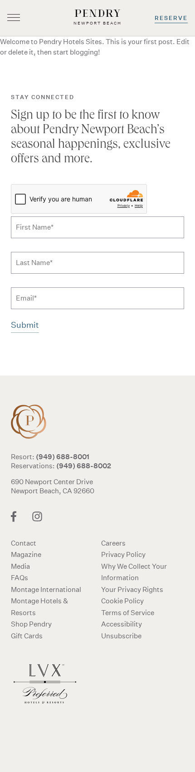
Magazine (26, 554)
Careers (113, 543)
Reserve (171, 18)
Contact (23, 543)
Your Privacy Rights (132, 589)
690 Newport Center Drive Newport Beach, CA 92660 (52, 486)
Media (20, 566)
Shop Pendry (31, 624)
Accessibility (121, 624)
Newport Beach (33, 422)
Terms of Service (127, 612)
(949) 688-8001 (62, 456)
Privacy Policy (123, 554)
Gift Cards (27, 636)
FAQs (19, 577)
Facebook (13, 516)
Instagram (37, 516)
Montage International (46, 589)
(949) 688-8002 (83, 465)
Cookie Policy (122, 601)
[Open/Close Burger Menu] (13, 18)
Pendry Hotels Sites (70, 41)
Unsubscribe (121, 636)
